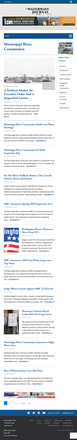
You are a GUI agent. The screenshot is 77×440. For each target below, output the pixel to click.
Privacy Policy (66, 423)
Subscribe (47, 420)
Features (63, 66)
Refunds (56, 423)
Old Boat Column (10, 86)
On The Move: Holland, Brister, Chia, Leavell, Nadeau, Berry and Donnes (28, 177)
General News (64, 108)
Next (23, 403)
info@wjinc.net (67, 413)
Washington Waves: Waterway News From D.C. (11, 240)
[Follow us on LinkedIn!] (39, 413)
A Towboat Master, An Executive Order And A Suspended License (29, 74)
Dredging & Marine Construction (64, 85)
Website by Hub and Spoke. (65, 430)
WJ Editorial (64, 70)
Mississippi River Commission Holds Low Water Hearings (29, 126)
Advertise (68, 420)
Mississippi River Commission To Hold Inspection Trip (24, 151)
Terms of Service (53, 425)
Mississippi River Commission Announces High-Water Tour (29, 344)
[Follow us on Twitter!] (34, 413)
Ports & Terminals (63, 98)
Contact (47, 423)
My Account (58, 420)
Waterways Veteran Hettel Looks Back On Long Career (11, 322)
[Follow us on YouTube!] (44, 413)
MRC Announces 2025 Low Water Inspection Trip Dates (27, 262)
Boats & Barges (65, 79)
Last (29, 403)
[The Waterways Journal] (38, 11)
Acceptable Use (68, 425)
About (39, 420)
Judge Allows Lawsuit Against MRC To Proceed (28, 288)
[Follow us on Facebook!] (29, 413)
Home (31, 420)
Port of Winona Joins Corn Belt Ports (23, 370)
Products (63, 103)
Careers (38, 423)
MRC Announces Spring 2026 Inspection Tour (28, 204)
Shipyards (63, 92)
